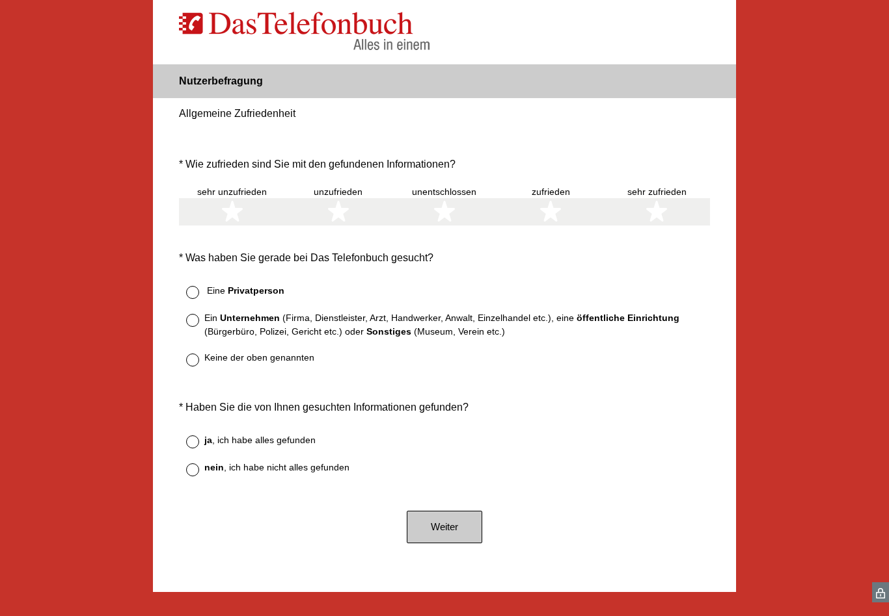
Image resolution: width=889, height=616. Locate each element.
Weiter (444, 526)
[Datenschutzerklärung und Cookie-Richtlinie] (880, 592)
